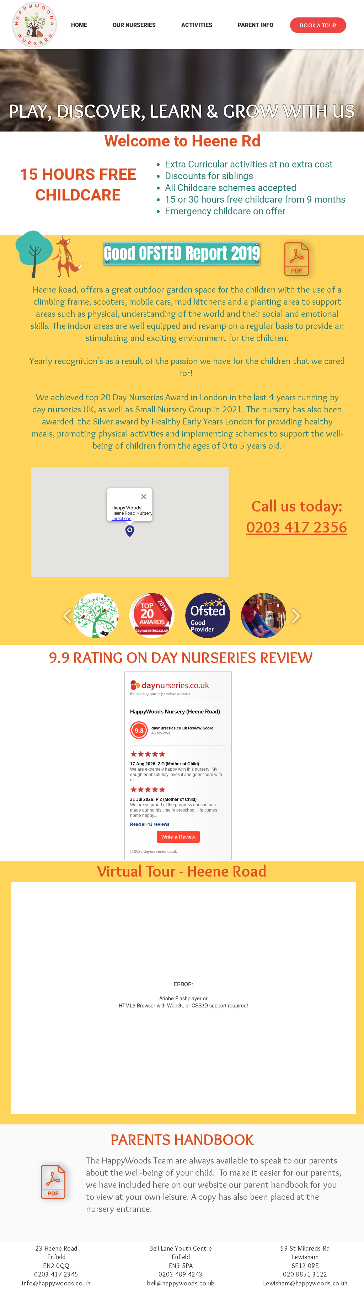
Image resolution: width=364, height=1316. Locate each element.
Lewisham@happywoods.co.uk (305, 1283)
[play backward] (67, 615)
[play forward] (296, 615)
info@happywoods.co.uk (56, 1283)
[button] (134, 25)
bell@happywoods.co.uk (180, 1283)
